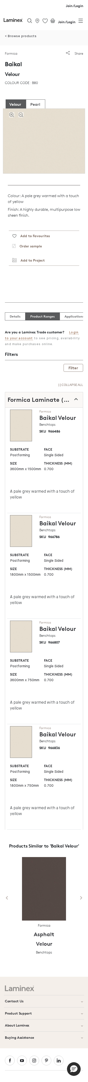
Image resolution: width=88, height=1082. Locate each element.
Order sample (29, 246)
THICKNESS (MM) (58, 463)
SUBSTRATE (19, 449)
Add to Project (31, 260)
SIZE (13, 463)
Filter (73, 367)
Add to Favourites (33, 236)
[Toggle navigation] (80, 22)
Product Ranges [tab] (42, 316)
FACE (48, 449)
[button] (74, 1069)
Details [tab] (15, 316)
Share (78, 53)
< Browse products (21, 36)
